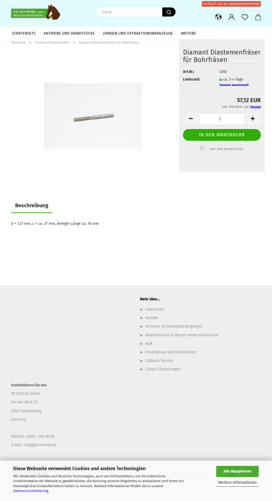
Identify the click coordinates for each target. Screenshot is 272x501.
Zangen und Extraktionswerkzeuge (138, 33)
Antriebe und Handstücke (69, 33)
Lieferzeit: (191, 79)
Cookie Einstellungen (163, 369)
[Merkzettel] (245, 17)
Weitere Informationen (237, 482)
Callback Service (159, 360)
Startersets (24, 33)
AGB (148, 343)
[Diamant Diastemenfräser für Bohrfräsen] (93, 115)
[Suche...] (169, 11)
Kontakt (151, 318)
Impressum (154, 309)
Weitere (188, 33)
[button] (218, 17)
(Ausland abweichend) (234, 85)
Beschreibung (31, 205)
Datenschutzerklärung (30, 491)
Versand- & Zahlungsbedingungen (173, 326)
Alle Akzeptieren (237, 471)
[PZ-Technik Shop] (37, 12)
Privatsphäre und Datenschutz (170, 352)
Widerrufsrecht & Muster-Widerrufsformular (182, 335)
